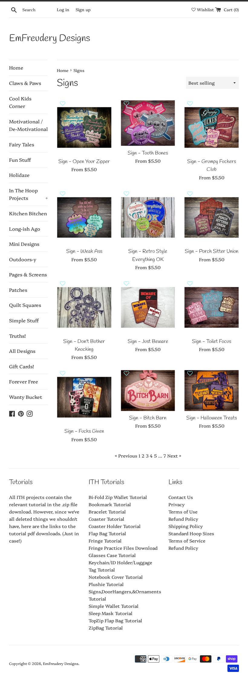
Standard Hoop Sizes (191, 533)
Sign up (83, 9)
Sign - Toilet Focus (211, 341)
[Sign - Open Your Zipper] (84, 127)
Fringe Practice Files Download (123, 548)
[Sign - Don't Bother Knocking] (84, 307)
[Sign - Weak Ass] (84, 217)
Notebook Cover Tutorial (116, 577)
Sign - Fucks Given (84, 431)
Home (16, 67)
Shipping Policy (185, 526)
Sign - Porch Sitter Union (211, 251)
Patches (18, 289)
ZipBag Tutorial (106, 627)
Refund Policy (183, 519)
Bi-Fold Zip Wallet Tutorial (118, 497)
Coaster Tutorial (106, 519)
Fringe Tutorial (105, 540)
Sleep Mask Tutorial (110, 613)
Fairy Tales (21, 144)
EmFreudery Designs (49, 38)
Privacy (176, 504)
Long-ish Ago (24, 228)
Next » (174, 455)
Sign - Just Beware (148, 341)
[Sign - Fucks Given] (84, 397)
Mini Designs (24, 243)
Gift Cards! (21, 366)
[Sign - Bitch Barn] (148, 390)
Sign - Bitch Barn (147, 418)
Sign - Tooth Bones (148, 153)
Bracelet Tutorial (107, 511)
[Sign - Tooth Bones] (148, 123)
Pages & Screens (28, 274)
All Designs (22, 350)
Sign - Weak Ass (84, 251)
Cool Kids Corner (20, 102)
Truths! (17, 335)
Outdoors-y (22, 259)
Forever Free (23, 381)
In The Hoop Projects (28, 194)
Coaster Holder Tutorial (115, 526)
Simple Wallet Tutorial (114, 606)
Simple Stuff (24, 320)
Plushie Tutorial (106, 584)
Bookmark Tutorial (110, 504)
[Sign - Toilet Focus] (211, 307)
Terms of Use (182, 511)
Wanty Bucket (25, 396)
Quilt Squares (25, 304)
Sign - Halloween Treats (211, 418)
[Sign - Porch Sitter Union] (211, 217)
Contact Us (180, 497)
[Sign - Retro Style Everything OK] (148, 217)
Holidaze (19, 174)
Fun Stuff (20, 159)
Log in (63, 9)
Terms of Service (186, 540)
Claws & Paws (25, 83)
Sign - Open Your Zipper (84, 161)
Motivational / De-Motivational (28, 125)
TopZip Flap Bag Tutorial (115, 620)
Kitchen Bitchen (28, 213)
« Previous (126, 455)
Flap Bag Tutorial (107, 533)
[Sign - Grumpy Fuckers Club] (211, 127)
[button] (62, 106)
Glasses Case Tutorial (112, 555)
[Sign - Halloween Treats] (211, 390)
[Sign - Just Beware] (148, 307)
